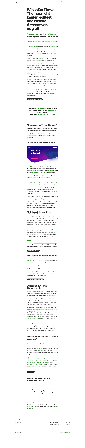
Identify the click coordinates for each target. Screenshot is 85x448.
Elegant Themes (39, 217)
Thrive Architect (37, 51)
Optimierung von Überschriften (36, 312)
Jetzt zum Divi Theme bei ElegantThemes (35, 279)
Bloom (41, 201)
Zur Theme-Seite (31, 371)
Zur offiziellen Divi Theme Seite (33, 250)
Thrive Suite (51, 79)
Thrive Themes (54, 46)
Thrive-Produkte (41, 108)
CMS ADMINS (67, 432)
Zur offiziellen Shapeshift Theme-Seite (35, 99)
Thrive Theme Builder (46, 48)
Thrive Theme (49, 34)
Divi (54, 232)
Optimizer (31, 311)
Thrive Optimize (33, 85)
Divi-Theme (31, 166)
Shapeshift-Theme (33, 46)
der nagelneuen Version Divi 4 (38, 172)
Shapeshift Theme (32, 79)
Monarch (47, 201)
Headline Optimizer (43, 85)
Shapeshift (32, 34)
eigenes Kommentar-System (34, 318)
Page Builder (50, 170)
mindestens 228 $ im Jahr (46, 114)
